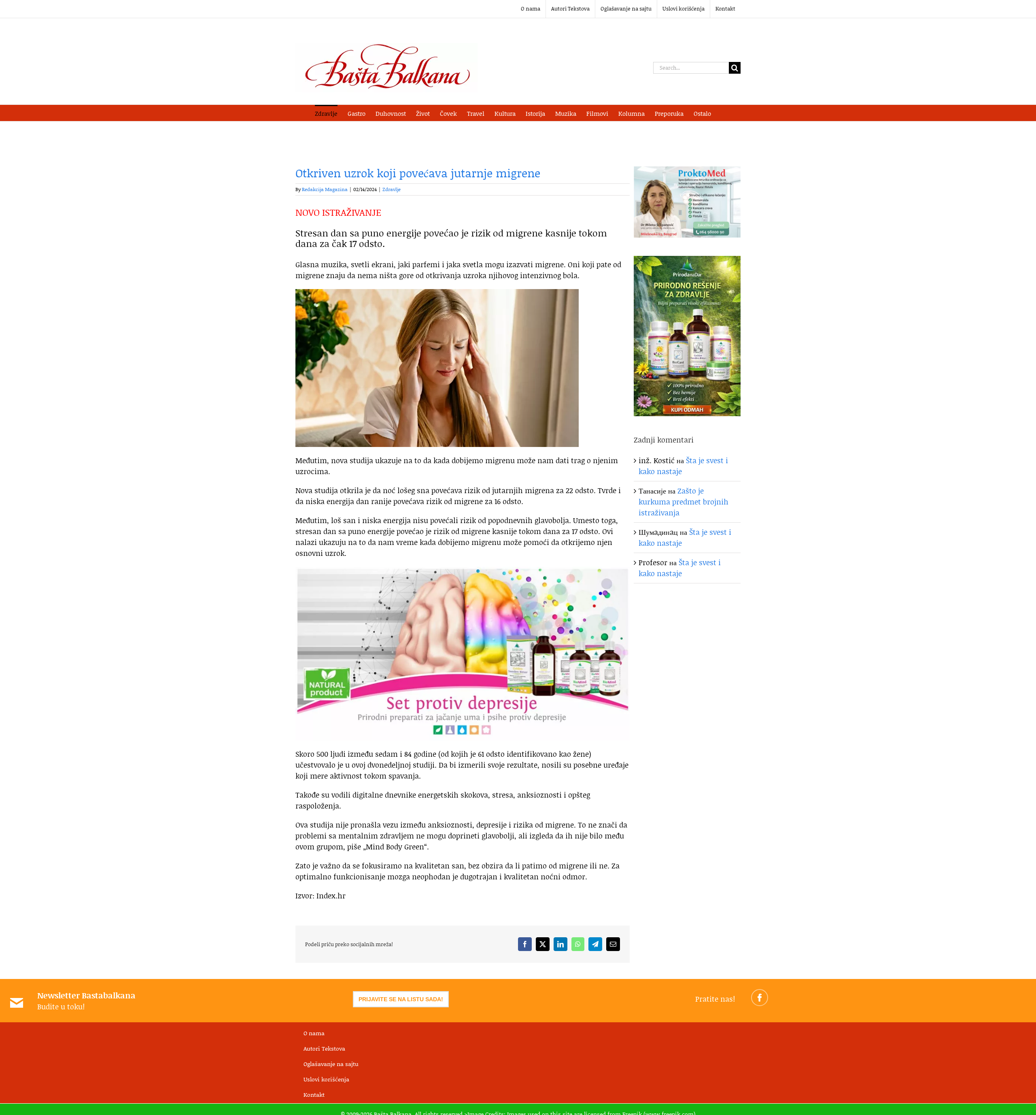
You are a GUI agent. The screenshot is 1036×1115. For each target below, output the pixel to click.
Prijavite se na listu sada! (401, 999)
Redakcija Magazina (325, 189)
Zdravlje (391, 189)
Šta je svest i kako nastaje (680, 568)
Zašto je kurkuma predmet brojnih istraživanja (683, 501)
